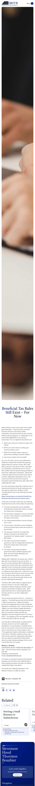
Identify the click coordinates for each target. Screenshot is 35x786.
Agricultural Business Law (11, 730)
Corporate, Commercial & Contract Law (14, 732)
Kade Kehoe (8, 729)
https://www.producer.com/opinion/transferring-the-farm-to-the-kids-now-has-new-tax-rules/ (17, 497)
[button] (30, 3)
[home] (10, 3)
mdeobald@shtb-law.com (13, 656)
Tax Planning (8, 734)
